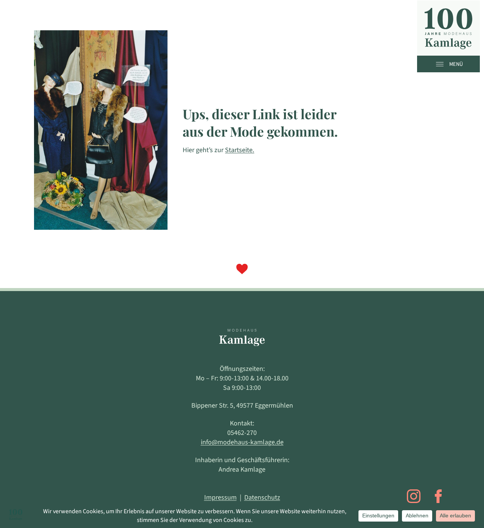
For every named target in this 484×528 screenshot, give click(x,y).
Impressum (220, 497)
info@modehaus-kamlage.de (242, 442)
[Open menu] (441, 64)
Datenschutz (262, 497)
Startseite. (239, 150)
